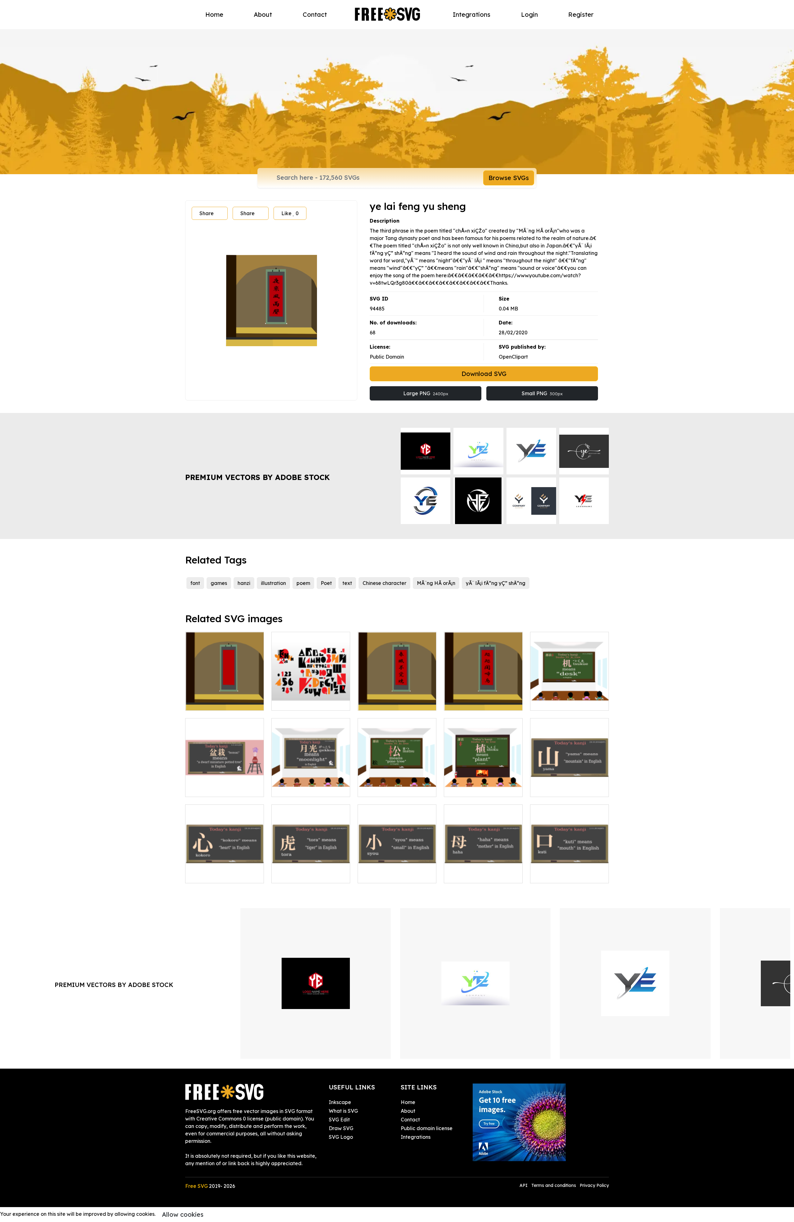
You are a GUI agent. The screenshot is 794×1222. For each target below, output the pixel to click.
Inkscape (340, 1102)
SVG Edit (339, 1119)
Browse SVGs (508, 178)
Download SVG (484, 374)
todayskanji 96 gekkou (305, 788)
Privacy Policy (594, 1185)
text (347, 583)
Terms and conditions (553, 1185)
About (263, 14)
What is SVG (343, 1111)
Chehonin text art (298, 702)
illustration (273, 583)
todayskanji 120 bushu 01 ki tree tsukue (569, 698)
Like (290, 213)
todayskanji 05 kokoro (218, 874)
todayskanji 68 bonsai (218, 788)
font (195, 583)
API (524, 1185)
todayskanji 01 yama (562, 788)
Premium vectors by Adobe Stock (257, 477)
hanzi (244, 583)
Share (206, 213)
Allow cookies (182, 1214)
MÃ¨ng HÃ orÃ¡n (436, 583)
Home (214, 14)
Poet (326, 583)
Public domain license (427, 1128)
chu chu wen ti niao (474, 702)
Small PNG (542, 393)
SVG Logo (341, 1137)
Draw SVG (341, 1128)
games (219, 583)
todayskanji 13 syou (387, 874)
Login (529, 14)
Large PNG (425, 393)
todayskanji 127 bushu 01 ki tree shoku (483, 784)
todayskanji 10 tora (301, 874)
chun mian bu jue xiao (390, 702)
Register (581, 14)
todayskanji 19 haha (475, 874)
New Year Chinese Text (219, 702)
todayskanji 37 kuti (559, 874)
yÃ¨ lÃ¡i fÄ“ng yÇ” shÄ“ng (495, 583)
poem (303, 583)
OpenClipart (513, 357)
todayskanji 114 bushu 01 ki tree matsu (397, 784)
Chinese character (384, 583)
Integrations (471, 14)
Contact (315, 14)
